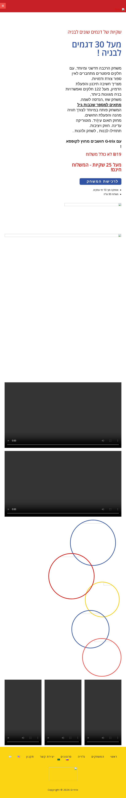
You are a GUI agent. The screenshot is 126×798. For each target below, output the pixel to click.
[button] (100, 181)
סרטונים (66, 756)
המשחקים (97, 756)
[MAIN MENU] (3, 6)
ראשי (113, 756)
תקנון (30, 756)
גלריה (81, 756)
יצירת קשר (47, 756)
